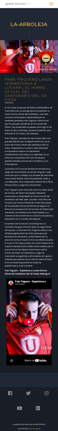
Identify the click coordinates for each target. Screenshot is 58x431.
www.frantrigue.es (34, 429)
